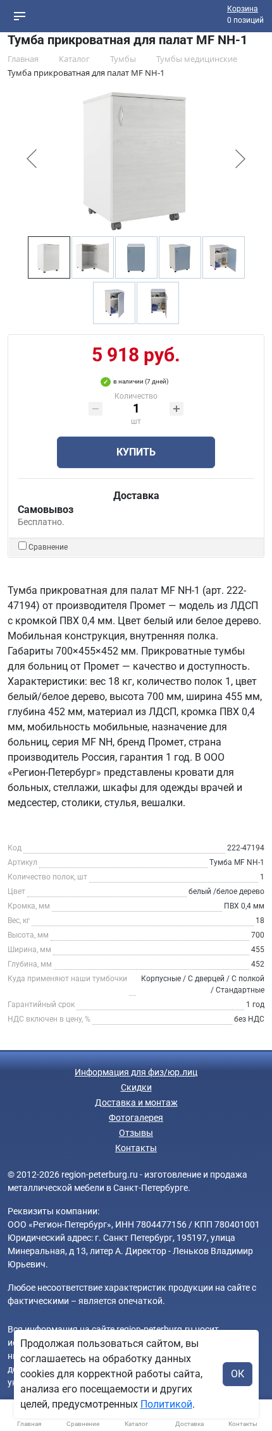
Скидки (136, 1087)
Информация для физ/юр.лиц (136, 1072)
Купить (136, 452)
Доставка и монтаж (136, 1102)
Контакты (136, 1148)
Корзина (242, 8)
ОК (237, 1374)
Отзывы (136, 1133)
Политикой (166, 1404)
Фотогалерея (136, 1118)
